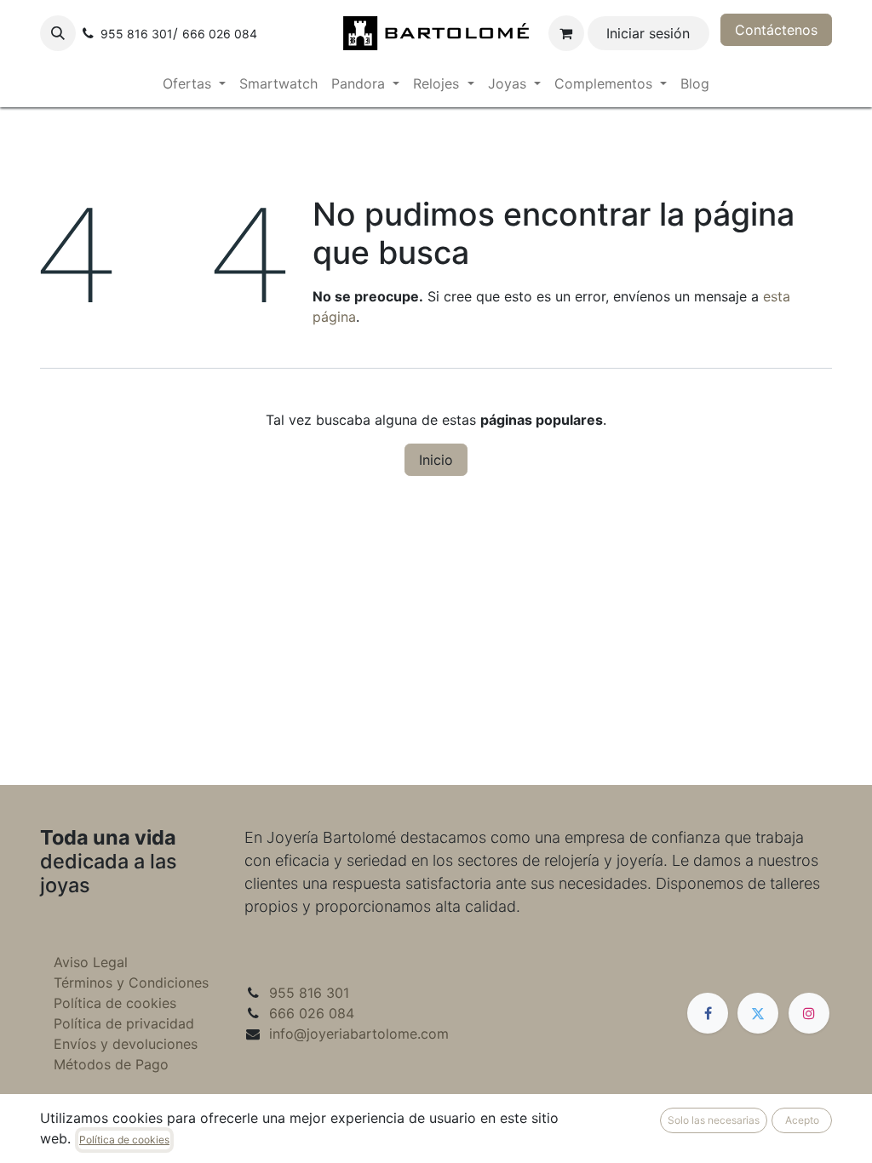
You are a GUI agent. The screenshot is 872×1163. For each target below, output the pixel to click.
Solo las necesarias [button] (714, 1120)
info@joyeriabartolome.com (359, 1033)
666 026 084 (311, 1013)
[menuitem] (194, 83)
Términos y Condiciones (131, 982)
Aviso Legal (91, 962)
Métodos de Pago (111, 1064)
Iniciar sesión (648, 33)
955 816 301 (309, 992)
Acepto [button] (802, 1120)
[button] (58, 33)
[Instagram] (809, 1013)
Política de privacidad (124, 1023)
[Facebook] (707, 1013)
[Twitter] (757, 1013)
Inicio (436, 459)
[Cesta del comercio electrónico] (566, 33)
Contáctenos (776, 29)
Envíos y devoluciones (126, 1043)
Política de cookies (115, 1002)
